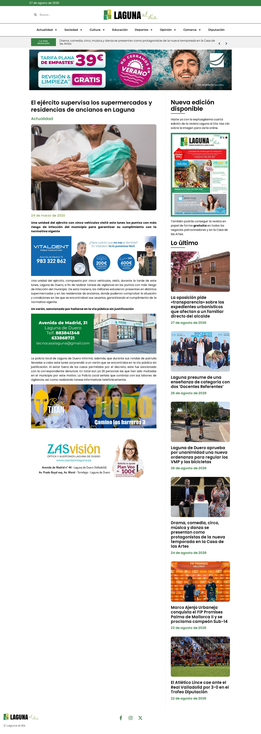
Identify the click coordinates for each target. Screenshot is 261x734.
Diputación (216, 29)
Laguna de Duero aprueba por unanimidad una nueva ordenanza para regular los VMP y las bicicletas (199, 455)
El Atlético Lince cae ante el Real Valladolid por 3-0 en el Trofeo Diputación (200, 687)
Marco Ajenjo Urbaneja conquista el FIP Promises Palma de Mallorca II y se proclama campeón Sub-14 (199, 614)
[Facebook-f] (120, 717)
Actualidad (45, 29)
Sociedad (71, 29)
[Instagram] (130, 717)
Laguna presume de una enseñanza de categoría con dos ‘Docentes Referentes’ (200, 382)
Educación (120, 29)
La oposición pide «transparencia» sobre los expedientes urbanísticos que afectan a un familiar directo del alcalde (197, 307)
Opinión (166, 29)
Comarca (190, 29)
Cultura (95, 29)
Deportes (141, 29)
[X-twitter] (140, 717)
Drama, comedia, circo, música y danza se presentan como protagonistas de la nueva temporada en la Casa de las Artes (198, 534)
